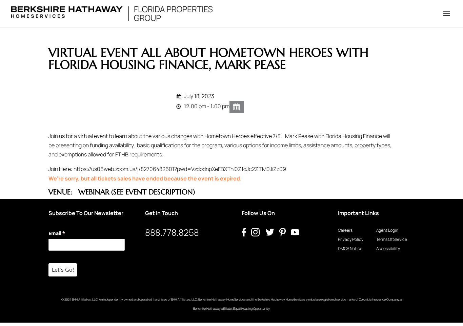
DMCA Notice (350, 248)
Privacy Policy (350, 239)
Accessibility (388, 248)
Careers (345, 230)
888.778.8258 (172, 232)
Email (66, 233)
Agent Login (387, 230)
